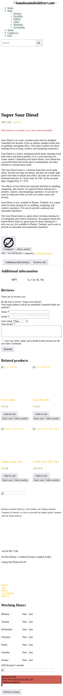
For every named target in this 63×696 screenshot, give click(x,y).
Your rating (7, 321)
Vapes (16, 21)
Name (5, 312)
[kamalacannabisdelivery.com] (34, 2)
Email (5, 316)
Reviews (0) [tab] (40, 262)
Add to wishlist (23, 249)
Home (10, 8)
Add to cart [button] (10, 414)
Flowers (17, 13)
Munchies (18, 24)
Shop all (5, 595)
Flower (4, 584)
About (10, 30)
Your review (8, 324)
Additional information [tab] (17, 262)
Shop (9, 10)
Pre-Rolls (17, 16)
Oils (3, 587)
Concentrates (7, 593)
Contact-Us (12, 32)
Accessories (19, 27)
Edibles (17, 19)
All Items (39, 253)
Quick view (7, 418)
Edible (4, 590)
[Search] (38, 43)
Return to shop (11, 692)
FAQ (9, 35)
